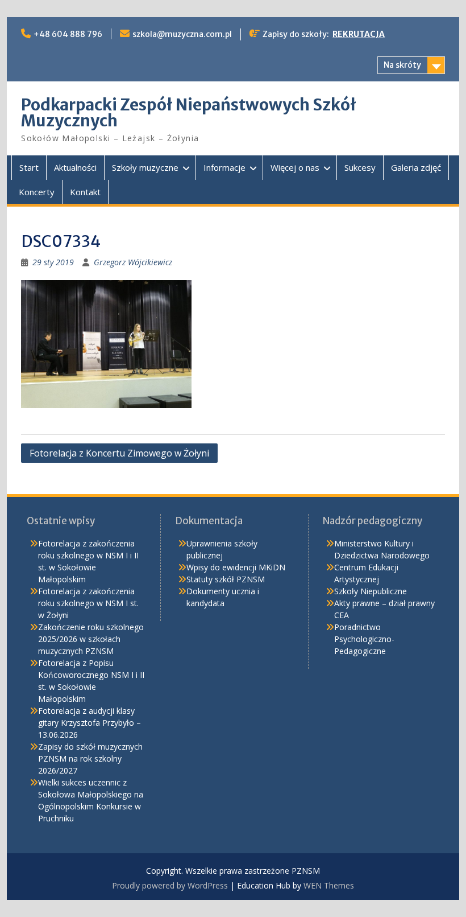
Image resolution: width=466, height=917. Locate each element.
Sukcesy (360, 167)
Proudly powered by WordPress (170, 885)
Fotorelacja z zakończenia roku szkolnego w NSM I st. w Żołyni (88, 603)
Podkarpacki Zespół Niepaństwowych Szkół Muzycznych (188, 112)
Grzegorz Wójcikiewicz (133, 262)
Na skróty (402, 65)
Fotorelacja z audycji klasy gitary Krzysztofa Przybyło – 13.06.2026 (89, 722)
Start (29, 167)
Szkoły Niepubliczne (370, 591)
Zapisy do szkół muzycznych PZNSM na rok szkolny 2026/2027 (90, 758)
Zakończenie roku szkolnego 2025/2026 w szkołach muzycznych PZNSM (91, 639)
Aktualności (75, 167)
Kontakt (85, 192)
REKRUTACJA (358, 34)
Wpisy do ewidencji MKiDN (235, 567)
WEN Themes (328, 885)
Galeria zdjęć (416, 167)
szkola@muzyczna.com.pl (182, 34)
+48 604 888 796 (68, 34)
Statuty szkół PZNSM (225, 579)
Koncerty (37, 192)
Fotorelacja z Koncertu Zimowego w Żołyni (119, 453)
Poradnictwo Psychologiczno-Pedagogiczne (364, 639)
